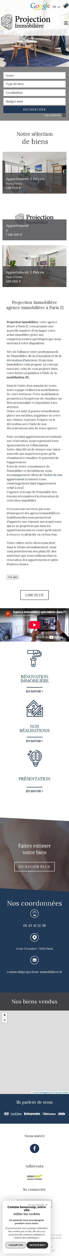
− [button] (5, 1020)
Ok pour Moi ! (37, 1244)
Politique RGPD (54, 1238)
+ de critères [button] (54, 115)
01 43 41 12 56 (34, 925)
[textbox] (34, 84)
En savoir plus (34, 867)
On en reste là (36, 1204)
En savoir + (34, 691)
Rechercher (34, 109)
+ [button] (5, 1015)
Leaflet (35, 1092)
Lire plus (34, 595)
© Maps (45, 1092)
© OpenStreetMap (60, 1092)
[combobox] (34, 75)
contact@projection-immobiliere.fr (34, 971)
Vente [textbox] (10, 75)
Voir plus (12, 577)
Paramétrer (16, 1244)
